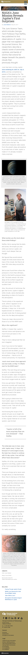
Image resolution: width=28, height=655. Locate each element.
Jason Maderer (7, 24)
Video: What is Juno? (10, 595)
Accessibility (5, 646)
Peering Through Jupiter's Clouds (13, 589)
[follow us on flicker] (6, 618)
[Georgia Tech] (14, 614)
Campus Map (7, 627)
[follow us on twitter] (19, 618)
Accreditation (5, 649)
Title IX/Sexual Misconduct (9, 643)
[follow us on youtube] (22, 618)
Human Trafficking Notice (8, 642)
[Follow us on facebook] (3, 618)
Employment (5, 633)
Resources (6, 653)
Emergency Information (8, 635)
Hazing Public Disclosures (8, 645)
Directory (4, 632)
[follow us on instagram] (9, 618)
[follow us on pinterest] (15, 618)
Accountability (5, 648)
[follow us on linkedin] (12, 618)
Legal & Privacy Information (9, 640)
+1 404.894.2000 (8, 625)
